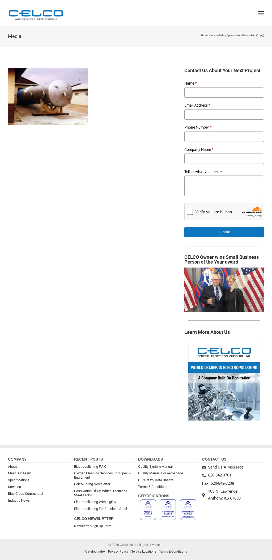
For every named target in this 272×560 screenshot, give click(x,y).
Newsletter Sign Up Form (92, 526)
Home (204, 35)
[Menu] (261, 13)
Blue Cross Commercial (25, 494)
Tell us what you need (203, 171)
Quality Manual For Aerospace (160, 473)
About (12, 467)
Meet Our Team (19, 473)
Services (14, 487)
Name (190, 83)
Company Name (198, 149)
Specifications (18, 480)
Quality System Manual (155, 467)
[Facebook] (204, 506)
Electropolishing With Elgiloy (95, 502)
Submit (224, 232)
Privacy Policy (118, 551)
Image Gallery (218, 35)
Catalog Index (95, 551)
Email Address (197, 105)
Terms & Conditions (152, 487)
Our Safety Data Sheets (155, 480)
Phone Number (197, 127)
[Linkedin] (211, 506)
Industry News (19, 500)
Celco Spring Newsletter (92, 484)
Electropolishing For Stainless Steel (100, 509)
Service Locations (143, 551)
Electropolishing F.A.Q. (90, 467)
